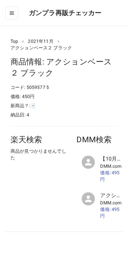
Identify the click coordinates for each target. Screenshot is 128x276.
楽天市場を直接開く (39, 170)
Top (14, 41)
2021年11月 (40, 41)
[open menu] (11, 13)
